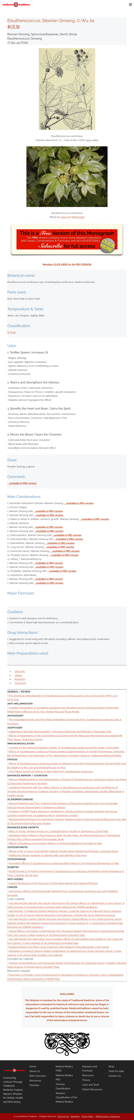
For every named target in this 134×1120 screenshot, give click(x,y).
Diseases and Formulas (89, 1068)
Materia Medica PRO (64, 1077)
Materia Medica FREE (64, 1068)
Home (32, 1066)
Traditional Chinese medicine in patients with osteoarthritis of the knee (48, 855)
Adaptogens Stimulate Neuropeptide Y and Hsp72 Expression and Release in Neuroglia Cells (60, 731)
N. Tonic (11, 332)
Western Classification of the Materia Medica (66, 1097)
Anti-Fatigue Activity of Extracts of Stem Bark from (51, 771)
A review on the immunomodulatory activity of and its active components (64, 747)
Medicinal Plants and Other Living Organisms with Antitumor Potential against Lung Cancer (59, 947)
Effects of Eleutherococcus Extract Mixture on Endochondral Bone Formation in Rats (55, 843)
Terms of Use (63, 1116)
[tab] (20, 671)
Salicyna (65, 217)
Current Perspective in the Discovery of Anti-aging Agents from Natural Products (53, 883)
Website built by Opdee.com (107, 1116)
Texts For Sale (116, 1071)
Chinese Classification (63, 1086)
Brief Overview (37, 1075)
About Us (34, 1071)
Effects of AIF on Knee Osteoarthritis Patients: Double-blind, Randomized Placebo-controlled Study (63, 851)
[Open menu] (131, 4)
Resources (35, 1080)
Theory (86, 1080)
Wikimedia (78, 217)
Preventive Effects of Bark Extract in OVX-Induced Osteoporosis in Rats (64, 863)
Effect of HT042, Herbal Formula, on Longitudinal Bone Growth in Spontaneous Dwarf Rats (58, 831)
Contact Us (114, 1075)
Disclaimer (75, 1116)
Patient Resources (92, 1089)
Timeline (34, 1085)
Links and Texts (90, 1084)
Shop (111, 1066)
